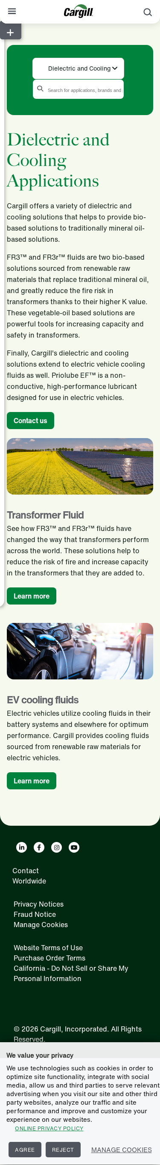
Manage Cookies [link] (41, 924)
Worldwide (29, 881)
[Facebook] (39, 847)
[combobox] (78, 67)
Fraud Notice (35, 914)
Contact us (30, 420)
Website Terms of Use (48, 948)
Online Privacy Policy (49, 1128)
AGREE (25, 1149)
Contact (25, 871)
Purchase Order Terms (49, 958)
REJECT (63, 1149)
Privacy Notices (39, 904)
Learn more (31, 596)
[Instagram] (56, 847)
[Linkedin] (21, 847)
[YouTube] (74, 847)
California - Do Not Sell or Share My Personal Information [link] (71, 973)
